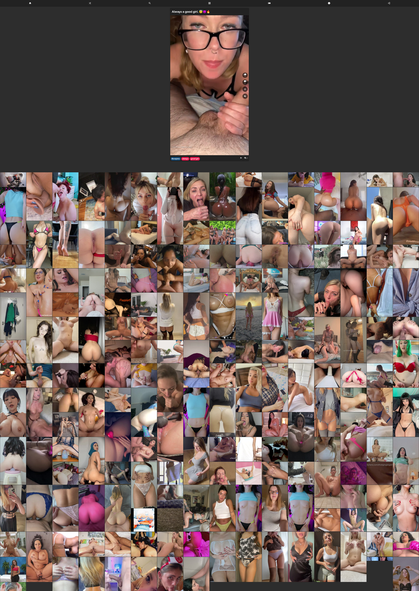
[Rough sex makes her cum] (144, 328)
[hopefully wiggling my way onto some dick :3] (406, 412)
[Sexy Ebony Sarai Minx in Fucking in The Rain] (301, 328)
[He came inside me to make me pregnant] (118, 196)
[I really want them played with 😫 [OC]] (406, 461)
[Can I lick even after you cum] (196, 196)
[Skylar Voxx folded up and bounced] (118, 544)
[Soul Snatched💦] (13, 375)
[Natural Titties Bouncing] (380, 569)
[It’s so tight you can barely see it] (406, 215)
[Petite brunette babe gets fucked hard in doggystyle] (118, 473)
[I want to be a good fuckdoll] (406, 508)
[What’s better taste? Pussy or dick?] (380, 292)
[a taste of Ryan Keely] (196, 232)
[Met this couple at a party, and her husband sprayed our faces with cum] (353, 473)
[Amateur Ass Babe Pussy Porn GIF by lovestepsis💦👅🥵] (249, 179)
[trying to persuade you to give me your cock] (170, 316)
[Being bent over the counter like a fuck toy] (144, 351)
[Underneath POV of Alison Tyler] (92, 544)
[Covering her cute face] (92, 196)
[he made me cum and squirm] (118, 280)
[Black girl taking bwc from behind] (380, 473)
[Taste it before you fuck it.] (196, 461)
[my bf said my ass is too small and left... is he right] (223, 412)
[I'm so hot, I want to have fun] (196, 412)
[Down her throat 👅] (170, 387)
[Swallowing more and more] (380, 179)
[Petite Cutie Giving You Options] (327, 232)
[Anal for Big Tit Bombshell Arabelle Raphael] (406, 544)
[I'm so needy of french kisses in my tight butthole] (92, 244)
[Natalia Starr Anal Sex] (65, 280)
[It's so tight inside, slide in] (144, 280)
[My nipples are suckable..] (380, 412)
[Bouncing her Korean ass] (92, 508)
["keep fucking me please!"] (353, 256)
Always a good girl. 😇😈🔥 (191, 11)
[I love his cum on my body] (144, 375)
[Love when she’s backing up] (65, 400)
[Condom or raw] (92, 461)
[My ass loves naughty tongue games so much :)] (301, 215)
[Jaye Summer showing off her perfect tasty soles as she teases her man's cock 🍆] (144, 256)
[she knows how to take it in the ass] (353, 196)
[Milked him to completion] (65, 375)
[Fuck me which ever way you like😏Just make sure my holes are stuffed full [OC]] (249, 473)
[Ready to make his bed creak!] (196, 364)
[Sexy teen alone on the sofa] (196, 280)
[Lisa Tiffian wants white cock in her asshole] (196, 256)
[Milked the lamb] (275, 387)
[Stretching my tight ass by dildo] (39, 196)
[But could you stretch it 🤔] (39, 244)
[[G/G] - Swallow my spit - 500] (380, 375)
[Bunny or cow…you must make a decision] (196, 544)
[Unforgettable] (353, 340)
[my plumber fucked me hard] (65, 508)
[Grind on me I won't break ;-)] (249, 351)
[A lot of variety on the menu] (223, 232)
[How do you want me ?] (406, 292)
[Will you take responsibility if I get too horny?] (249, 557)
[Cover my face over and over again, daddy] (223, 473)
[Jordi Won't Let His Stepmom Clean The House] (380, 449)
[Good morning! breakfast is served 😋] (65, 244)
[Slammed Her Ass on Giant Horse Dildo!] (301, 473)
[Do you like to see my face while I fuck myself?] (39, 461)
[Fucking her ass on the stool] (275, 473)
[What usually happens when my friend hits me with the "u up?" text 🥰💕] (301, 292)
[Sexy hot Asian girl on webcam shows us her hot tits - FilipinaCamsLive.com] (249, 449)
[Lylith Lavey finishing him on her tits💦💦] (92, 375)
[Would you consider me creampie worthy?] (39, 340)
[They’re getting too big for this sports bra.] (170, 520)
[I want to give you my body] (65, 340)
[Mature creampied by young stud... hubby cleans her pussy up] (144, 304)
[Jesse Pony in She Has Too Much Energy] (380, 544)
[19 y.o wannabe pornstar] (275, 316)
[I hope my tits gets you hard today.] (275, 508)
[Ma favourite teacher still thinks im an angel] (223, 508)
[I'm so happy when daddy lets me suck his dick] (301, 179)
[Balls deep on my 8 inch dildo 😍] (301, 437)
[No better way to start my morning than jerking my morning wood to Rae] (92, 412)
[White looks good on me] (144, 485)
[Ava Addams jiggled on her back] (39, 557)
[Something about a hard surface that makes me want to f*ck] (223, 557)
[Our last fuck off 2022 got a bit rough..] (327, 340)
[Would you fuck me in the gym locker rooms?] (327, 557)
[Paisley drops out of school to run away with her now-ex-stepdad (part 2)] (170, 351)
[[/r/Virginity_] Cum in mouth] (406, 179)
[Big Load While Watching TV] (380, 351)
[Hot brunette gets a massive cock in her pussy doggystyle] (65, 473)
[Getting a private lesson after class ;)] (196, 508)
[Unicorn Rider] (353, 232)
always (185, 159)
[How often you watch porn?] (39, 292)
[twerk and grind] (118, 232)
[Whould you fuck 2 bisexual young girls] (275, 196)
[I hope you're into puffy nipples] (353, 557)
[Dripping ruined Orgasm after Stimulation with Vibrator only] (13, 256)
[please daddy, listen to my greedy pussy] (118, 437)
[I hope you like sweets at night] (301, 557)
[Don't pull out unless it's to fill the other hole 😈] (92, 292)
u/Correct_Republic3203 (182, 147)
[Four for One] (13, 569)
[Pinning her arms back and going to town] (380, 328)
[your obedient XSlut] (249, 508)
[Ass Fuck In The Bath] (170, 473)
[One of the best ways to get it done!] (223, 375)
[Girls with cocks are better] (301, 387)
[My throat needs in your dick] (13, 351)
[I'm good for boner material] (301, 508)
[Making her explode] (144, 544)
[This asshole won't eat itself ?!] (249, 215)
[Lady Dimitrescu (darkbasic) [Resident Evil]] (118, 304)
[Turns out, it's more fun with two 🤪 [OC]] (249, 424)
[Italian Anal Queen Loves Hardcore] (144, 449)
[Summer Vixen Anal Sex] (223, 280)
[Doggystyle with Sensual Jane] (65, 544)
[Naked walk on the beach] (249, 316)
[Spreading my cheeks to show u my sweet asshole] (170, 215)
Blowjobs (176, 159)
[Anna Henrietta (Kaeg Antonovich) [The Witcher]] (65, 304)
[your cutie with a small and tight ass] (13, 215)
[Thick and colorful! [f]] (65, 449)
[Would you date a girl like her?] (249, 387)
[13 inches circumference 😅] (249, 256)
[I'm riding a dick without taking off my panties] (301, 256)
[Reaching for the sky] (13, 544)
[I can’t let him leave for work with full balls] (118, 256)
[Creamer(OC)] (249, 280)
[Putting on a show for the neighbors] (92, 340)
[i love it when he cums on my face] (170, 269)
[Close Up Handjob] (39, 375)
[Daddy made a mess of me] (65, 196)
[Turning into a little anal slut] (327, 485)
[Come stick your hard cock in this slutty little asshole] (275, 256)
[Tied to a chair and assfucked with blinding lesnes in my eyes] (223, 256)
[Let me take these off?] (13, 316)
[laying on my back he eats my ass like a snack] (118, 400)
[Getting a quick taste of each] (118, 364)
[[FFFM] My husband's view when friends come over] (223, 449)
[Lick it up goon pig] (13, 412)
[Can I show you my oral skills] (327, 292)
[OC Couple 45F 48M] (39, 508)
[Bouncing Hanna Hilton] (327, 520)
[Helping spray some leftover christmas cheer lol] (406, 364)
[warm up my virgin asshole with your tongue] (380, 215)
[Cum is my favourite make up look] (144, 196)
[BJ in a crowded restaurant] (275, 232)
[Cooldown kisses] (380, 256)
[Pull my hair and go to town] (118, 508)
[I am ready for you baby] (327, 449)
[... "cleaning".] (65, 424)
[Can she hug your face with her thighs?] (223, 316)
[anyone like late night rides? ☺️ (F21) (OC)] (353, 292)
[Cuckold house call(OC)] (275, 280)
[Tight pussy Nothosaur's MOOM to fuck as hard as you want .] (13, 461)
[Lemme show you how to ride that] (13, 280)
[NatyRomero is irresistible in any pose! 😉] (275, 424)
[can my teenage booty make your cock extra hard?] (196, 316)
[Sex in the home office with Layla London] (353, 520)
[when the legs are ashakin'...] (406, 256)
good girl (195, 159)
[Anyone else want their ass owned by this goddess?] (39, 412)
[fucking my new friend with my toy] (170, 544)
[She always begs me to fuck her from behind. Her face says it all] (170, 496)
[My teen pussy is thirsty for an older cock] (353, 496)
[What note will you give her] (223, 196)
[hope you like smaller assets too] (275, 557)
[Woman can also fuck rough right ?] (406, 328)
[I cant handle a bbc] (380, 508)
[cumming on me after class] (170, 179)
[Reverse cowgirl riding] (118, 328)
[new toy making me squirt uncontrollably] (170, 437)
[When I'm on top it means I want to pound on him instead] (144, 232)
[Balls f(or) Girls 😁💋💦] (144, 520)
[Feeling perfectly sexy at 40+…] (327, 412)
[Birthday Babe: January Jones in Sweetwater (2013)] (327, 256)
